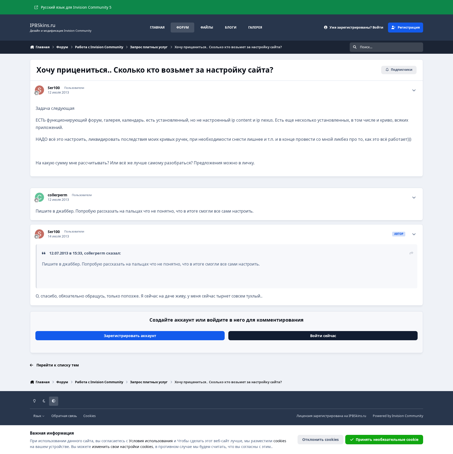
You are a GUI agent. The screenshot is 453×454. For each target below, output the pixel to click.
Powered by (398, 416)
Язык (37, 416)
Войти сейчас (323, 335)
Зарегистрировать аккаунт (130, 335)
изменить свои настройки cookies (122, 446)
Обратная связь (64, 416)
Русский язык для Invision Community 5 (76, 7)
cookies (279, 440)
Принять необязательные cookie (387, 439)
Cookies (89, 416)
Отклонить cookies (320, 439)
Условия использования (151, 440)
